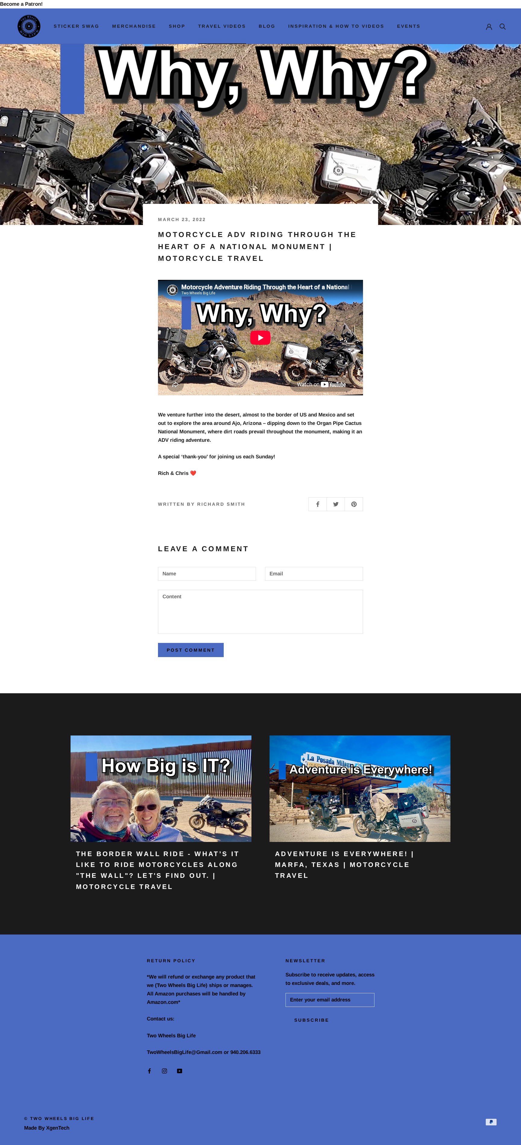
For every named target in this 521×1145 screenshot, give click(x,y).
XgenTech (57, 1128)
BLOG (267, 26)
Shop (177, 26)
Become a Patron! (21, 4)
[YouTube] (179, 1071)
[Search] (503, 26)
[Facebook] (149, 1071)
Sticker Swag (76, 26)
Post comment (191, 650)
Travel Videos (222, 26)
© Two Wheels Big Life (59, 1118)
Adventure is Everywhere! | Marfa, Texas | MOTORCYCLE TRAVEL (344, 865)
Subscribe (311, 1020)
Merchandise (134, 26)
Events (409, 26)
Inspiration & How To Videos (336, 26)
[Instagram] (164, 1071)
